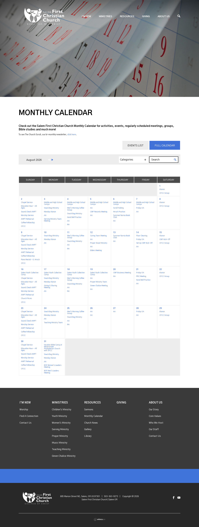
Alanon (162, 189)
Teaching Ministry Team (53, 322)
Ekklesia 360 (99, 519)
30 (22, 342)
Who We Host (156, 423)
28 (137, 308)
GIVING (146, 16)
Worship (24, 409)
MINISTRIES (105, 16)
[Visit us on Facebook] (173, 498)
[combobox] (133, 159)
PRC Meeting (141, 276)
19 (91, 269)
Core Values (155, 416)
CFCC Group (164, 193)
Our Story (154, 409)
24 (45, 308)
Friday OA (140, 208)
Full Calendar (165, 145)
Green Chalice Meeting (99, 285)
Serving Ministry (60, 429)
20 (114, 269)
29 (160, 308)
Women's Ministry (61, 423)
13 (114, 233)
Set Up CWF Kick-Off (144, 243)
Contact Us (25, 423)
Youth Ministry (59, 416)
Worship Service (27, 215)
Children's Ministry (61, 409)
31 (45, 342)
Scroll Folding (118, 208)
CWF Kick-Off (164, 239)
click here (71, 135)
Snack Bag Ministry (51, 208)
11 (68, 233)
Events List (135, 145)
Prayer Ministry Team (98, 282)
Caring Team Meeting (98, 236)
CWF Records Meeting (98, 212)
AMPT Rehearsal (27, 219)
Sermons (88, 409)
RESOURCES (127, 16)
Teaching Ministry (61, 449)
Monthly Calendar (93, 416)
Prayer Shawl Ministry (98, 243)
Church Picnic (26, 298)
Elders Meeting (96, 250)
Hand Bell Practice (74, 217)
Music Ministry (59, 443)
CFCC (23, 226)
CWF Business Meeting (122, 273)
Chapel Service (26, 202)
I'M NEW (86, 16)
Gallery (87, 429)
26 (91, 308)
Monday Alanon (50, 212)
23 (22, 308)
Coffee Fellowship (28, 222)
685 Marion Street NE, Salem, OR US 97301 (80, 496)
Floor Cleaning (141, 236)
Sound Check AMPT (28, 212)
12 (91, 233)
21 (137, 269)
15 (160, 233)
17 (45, 269)
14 (137, 233)
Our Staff (154, 429)
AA (45, 215)
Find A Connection (29, 416)
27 (114, 308)
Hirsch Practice (119, 212)
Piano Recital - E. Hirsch (30, 259)
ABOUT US (164, 16)
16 (22, 269)
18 (68, 269)
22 (160, 269)
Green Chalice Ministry (63, 456)
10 (45, 233)
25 (68, 308)
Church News (91, 423)
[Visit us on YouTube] (178, 498)
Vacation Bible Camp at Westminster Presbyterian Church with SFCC (53, 348)
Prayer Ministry (60, 436)
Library (87, 436)
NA (68, 224)
